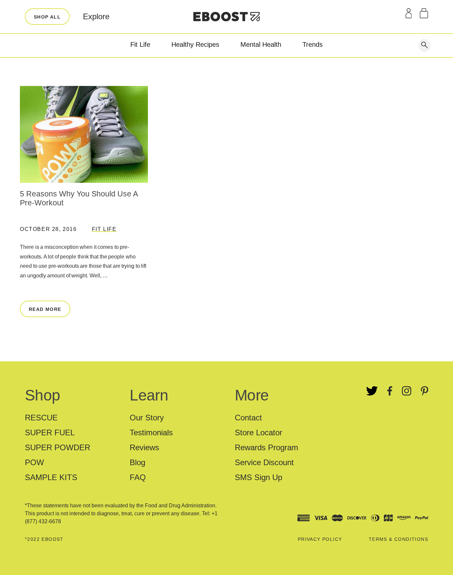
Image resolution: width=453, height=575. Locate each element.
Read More (45, 309)
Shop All (47, 17)
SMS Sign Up (258, 477)
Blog (137, 462)
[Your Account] (409, 13)
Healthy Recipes (195, 44)
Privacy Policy (320, 539)
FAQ (138, 477)
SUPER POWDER (57, 447)
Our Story (147, 417)
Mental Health (260, 44)
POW (34, 462)
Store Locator (258, 432)
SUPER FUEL (50, 432)
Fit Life (140, 44)
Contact (248, 417)
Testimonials (151, 432)
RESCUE (41, 417)
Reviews (144, 447)
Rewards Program (266, 447)
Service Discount (264, 462)
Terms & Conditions (398, 539)
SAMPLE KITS (51, 477)
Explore (96, 16)
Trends (312, 44)
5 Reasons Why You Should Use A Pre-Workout (79, 198)
